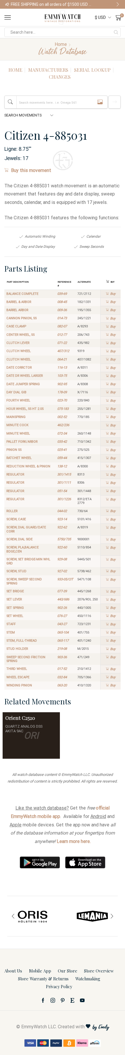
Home (61, 44)
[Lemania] (92, 916)
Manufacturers (48, 70)
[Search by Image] (100, 102)
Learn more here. (74, 841)
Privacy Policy (59, 986)
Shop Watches (108, 4)
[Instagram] (53, 1000)
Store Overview (99, 971)
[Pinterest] (62, 1000)
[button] (7, 4)
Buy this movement (31, 170)
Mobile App (40, 971)
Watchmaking (87, 979)
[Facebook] (43, 1000)
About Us (13, 971)
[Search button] (116, 32)
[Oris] (32, 916)
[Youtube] (82, 1000)
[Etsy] (72, 1000)
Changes (60, 77)
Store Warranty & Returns (43, 979)
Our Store (67, 971)
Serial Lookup (92, 70)
